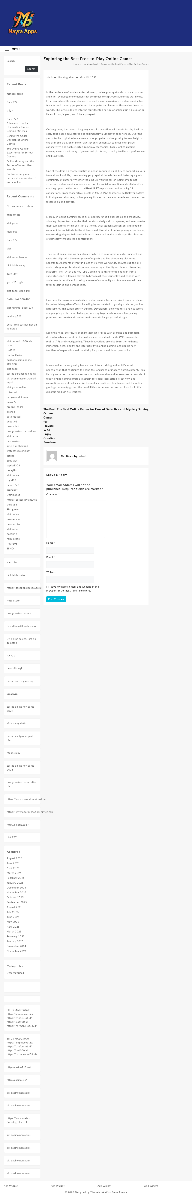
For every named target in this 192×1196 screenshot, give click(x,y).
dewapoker (13, 441)
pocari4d (12, 533)
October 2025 (15, 897)
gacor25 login (15, 282)
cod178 (11, 350)
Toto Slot (12, 273)
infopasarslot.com (17, 397)
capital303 (13, 465)
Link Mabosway (16, 265)
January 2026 (15, 882)
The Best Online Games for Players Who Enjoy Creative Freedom (50, 425)
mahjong (12, 231)
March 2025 (14, 931)
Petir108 (12, 543)
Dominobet (13, 494)
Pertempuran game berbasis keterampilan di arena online (21, 178)
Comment (53, 494)
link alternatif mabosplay (22, 626)
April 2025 (13, 926)
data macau (14, 416)
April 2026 (13, 868)
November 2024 (16, 951)
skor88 (11, 411)
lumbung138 (14, 316)
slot (9, 248)
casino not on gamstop (20, 681)
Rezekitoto (13, 600)
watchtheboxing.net (19, 450)
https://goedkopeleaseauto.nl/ (25, 587)
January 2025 (15, 941)
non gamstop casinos (19, 613)
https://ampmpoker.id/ (20, 1013)
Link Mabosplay (16, 574)
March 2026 (14, 872)
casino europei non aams (21, 373)
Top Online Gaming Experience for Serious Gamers (20, 152)
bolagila (12, 470)
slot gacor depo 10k (18, 290)
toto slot (12, 392)
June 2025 (13, 916)
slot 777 (12, 837)
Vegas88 (12, 504)
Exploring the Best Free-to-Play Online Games (88, 58)
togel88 (11, 480)
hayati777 (13, 485)
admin (50, 77)
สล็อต (10, 110)
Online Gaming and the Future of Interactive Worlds (20, 165)
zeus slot (12, 460)
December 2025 (16, 887)
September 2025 (17, 902)
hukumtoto (13, 524)
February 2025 (16, 936)
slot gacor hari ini (17, 256)
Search (11, 60)
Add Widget (11, 1185)
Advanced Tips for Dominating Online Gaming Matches (18, 127)
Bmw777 (12, 102)
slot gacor (13, 223)
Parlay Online (15, 355)
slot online (13, 475)
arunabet (12, 489)
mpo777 (12, 401)
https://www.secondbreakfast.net (27, 799)
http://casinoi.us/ (17, 1079)
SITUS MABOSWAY (18, 1010)
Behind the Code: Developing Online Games (18, 139)
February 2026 (16, 877)
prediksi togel (15, 406)
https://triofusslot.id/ (19, 1017)
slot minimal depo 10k (20, 307)
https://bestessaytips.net (22, 499)
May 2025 (13, 921)
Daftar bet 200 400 (19, 299)
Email (50, 557)
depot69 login (15, 668)
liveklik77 (92, 188)
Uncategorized (15, 972)
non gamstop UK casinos (21, 431)
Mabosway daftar (17, 723)
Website (51, 571)
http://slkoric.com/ (18, 824)
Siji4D (10, 548)
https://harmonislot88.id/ (22, 1025)
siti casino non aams (19, 1092)
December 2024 (16, 946)
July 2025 (13, 911)
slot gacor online (16, 387)
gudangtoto (13, 214)
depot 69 (12, 421)
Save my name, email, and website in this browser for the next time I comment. (73, 588)
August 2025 (14, 907)
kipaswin (12, 693)
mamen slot (14, 519)
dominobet (13, 426)
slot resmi (13, 436)
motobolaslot (15, 93)
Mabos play (13, 752)
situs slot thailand (17, 445)
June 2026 (13, 863)
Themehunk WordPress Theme (108, 1192)
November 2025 (16, 892)
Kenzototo (13, 562)
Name (50, 542)
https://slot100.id (17, 1021)
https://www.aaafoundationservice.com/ (31, 811)
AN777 (11, 655)
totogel (11, 455)
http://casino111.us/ (19, 1067)
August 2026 (14, 858)
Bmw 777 (12, 119)
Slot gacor (13, 509)
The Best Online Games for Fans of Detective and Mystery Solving (102, 409)
